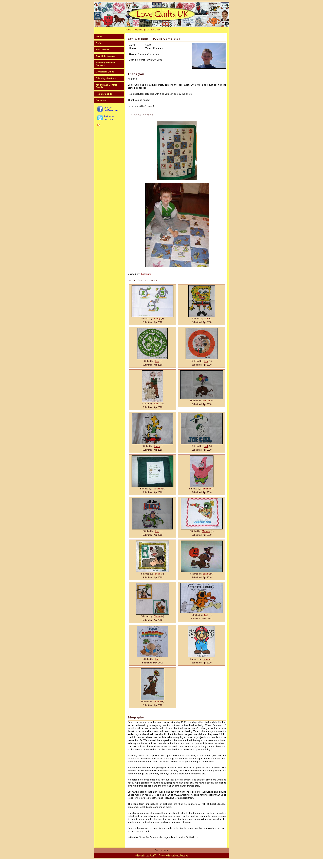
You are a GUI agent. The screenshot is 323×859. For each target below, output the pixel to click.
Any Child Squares (105, 56)
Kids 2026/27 (102, 49)
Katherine (146, 274)
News (98, 43)
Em (206, 318)
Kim (157, 531)
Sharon (157, 616)
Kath (206, 446)
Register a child (104, 94)
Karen (157, 446)
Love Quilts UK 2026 (146, 855)
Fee (157, 361)
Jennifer (206, 400)
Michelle (206, 531)
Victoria (157, 701)
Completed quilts (141, 30)
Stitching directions (106, 78)
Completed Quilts (105, 71)
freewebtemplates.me (178, 855)
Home (99, 36)
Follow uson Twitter (109, 117)
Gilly (206, 361)
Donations (101, 100)
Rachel (157, 573)
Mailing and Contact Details (106, 86)
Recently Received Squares (105, 63)
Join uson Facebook (111, 109)
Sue (206, 615)
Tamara (206, 659)
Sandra (206, 573)
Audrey (156, 318)
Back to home (161, 850)
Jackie (157, 403)
